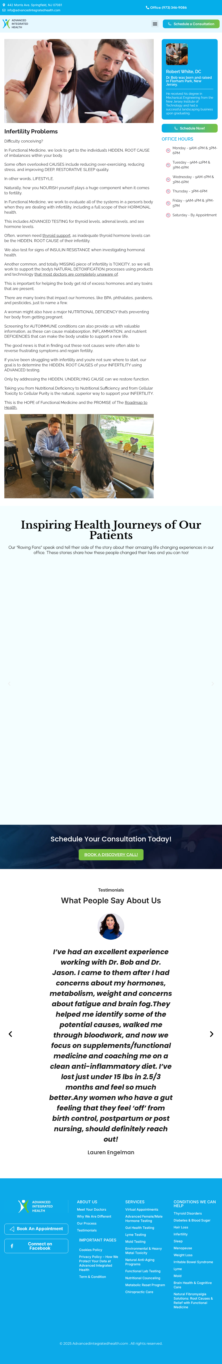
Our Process (86, 1223)
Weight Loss (183, 1255)
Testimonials (87, 1230)
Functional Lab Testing (142, 1271)
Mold (177, 1276)
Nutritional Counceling (142, 1278)
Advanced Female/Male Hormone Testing (144, 1218)
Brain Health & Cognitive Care (193, 1285)
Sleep (178, 1241)
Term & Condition (92, 1277)
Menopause (183, 1248)
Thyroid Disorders (188, 1213)
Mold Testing (135, 1241)
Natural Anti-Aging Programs (139, 1262)
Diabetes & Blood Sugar (192, 1220)
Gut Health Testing (139, 1228)
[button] (154, 23)
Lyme (178, 1269)
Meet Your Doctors (91, 1209)
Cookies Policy (90, 1250)
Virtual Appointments (141, 1209)
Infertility (181, 1234)
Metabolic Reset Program (145, 1285)
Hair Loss (181, 1227)
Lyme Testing (135, 1235)
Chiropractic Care (139, 1292)
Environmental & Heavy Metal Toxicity (143, 1250)
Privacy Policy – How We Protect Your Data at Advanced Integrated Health (98, 1263)
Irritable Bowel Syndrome (193, 1262)
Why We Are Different (94, 1216)
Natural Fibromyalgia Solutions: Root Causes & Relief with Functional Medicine (193, 1300)
